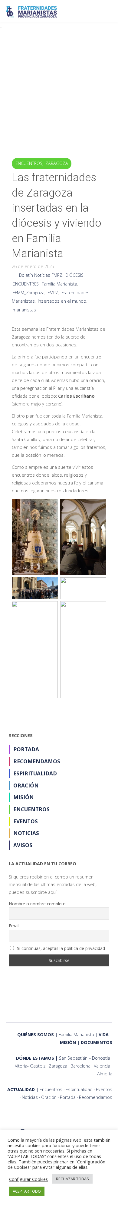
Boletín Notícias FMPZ (40, 275)
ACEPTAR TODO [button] (27, 1191)
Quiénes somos (35, 1034)
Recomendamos (36, 761)
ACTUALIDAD (21, 1089)
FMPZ (53, 292)
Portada (26, 749)
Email (14, 926)
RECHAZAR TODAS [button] (72, 1178)
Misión (23, 797)
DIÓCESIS (74, 275)
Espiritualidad (35, 773)
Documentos (96, 1042)
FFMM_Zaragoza (28, 292)
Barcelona (80, 1066)
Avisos (22, 845)
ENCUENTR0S (26, 284)
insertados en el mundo (62, 301)
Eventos (25, 821)
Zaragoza (56, 163)
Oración (26, 785)
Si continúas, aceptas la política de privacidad (60, 948)
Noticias (26, 833)
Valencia (102, 1066)
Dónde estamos (35, 1058)
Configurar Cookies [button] (28, 1179)
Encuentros (28, 163)
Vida (104, 1034)
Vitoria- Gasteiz (30, 1066)
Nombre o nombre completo (37, 904)
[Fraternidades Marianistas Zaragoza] (31, 11)
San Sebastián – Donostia (84, 1058)
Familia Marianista (59, 284)
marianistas (24, 310)
